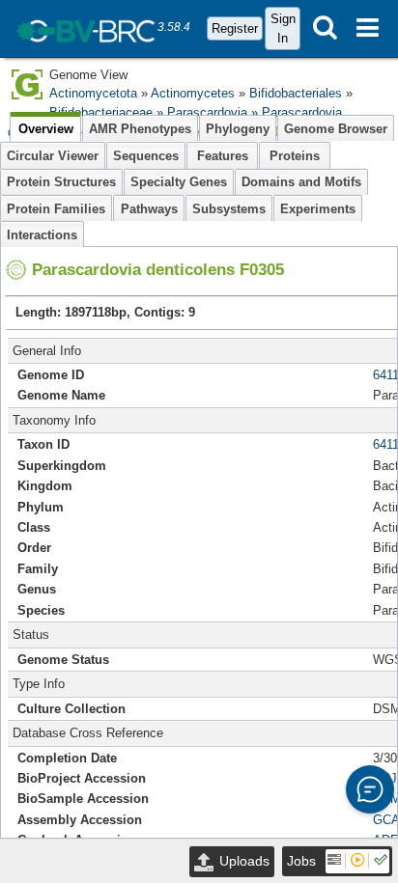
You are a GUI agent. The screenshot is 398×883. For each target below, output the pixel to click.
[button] (370, 789)
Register (235, 28)
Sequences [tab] (146, 156)
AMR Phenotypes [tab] (140, 129)
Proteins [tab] (295, 156)
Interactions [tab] (42, 235)
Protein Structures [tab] (61, 182)
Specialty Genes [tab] (178, 182)
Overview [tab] (45, 129)
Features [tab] (222, 156)
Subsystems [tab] (229, 209)
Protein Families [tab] (56, 209)
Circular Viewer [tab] (53, 156)
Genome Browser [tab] (335, 129)
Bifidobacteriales (295, 93)
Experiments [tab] (317, 209)
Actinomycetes (193, 93)
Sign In (283, 28)
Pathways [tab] (149, 209)
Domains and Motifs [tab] (301, 182)
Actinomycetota (93, 93)
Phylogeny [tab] (238, 129)
